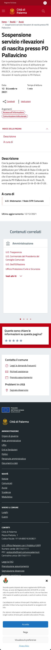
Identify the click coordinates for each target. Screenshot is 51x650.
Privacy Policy (24, 645)
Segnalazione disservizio (13, 570)
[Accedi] (45, 3)
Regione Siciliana (10, 2)
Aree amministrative (11, 440)
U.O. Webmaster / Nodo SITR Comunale (24, 201)
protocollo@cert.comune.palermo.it (23, 552)
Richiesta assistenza (11, 575)
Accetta (25, 624)
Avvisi (4, 487)
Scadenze (6, 492)
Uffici (4, 445)
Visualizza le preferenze (25, 640)
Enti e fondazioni (9, 449)
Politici (5, 454)
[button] (46, 580)
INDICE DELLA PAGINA (11, 128)
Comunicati (7, 483)
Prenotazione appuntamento (15, 566)
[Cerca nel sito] (43, 11)
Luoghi (5, 512)
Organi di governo (10, 436)
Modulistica (7, 496)
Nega (25, 632)
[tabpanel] (25, 278)
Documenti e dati (10, 463)
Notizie (5, 478)
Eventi (5, 516)
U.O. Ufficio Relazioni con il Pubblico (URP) (21, 545)
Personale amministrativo (14, 458)
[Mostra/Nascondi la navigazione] (3, 11)
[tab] (20, 319)
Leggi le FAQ (7, 561)
